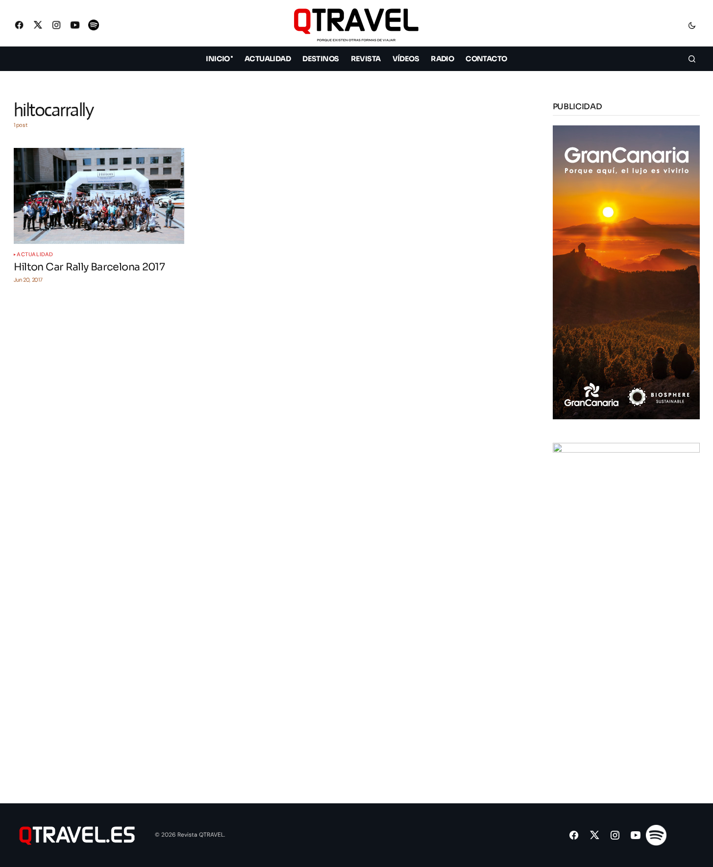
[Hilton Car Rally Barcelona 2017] (99, 196)
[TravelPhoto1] (626, 589)
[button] (692, 25)
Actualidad (35, 254)
